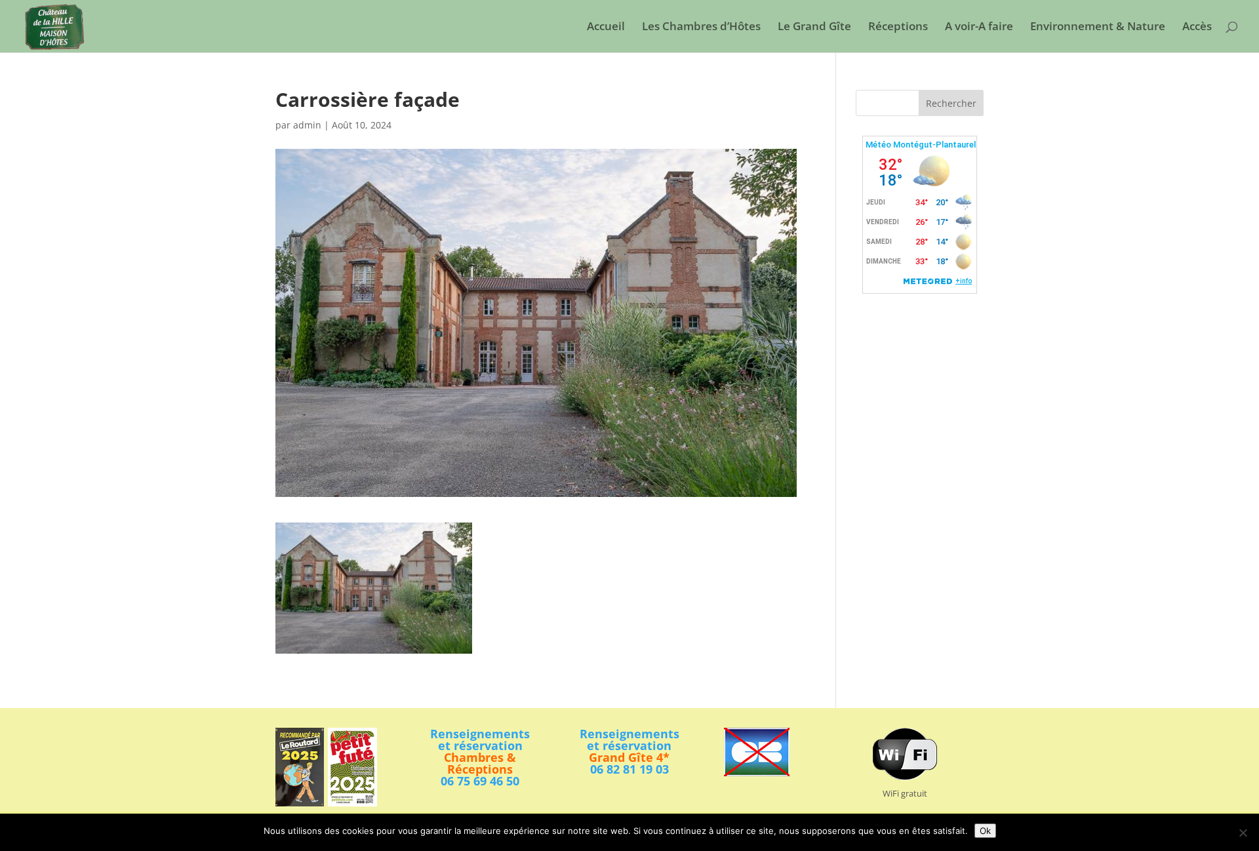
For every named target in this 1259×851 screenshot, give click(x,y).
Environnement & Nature (1097, 27)
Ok (985, 830)
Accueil (606, 27)
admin (307, 125)
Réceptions (898, 27)
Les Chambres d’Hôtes (701, 27)
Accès (1197, 27)
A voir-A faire (979, 27)
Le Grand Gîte (814, 27)
